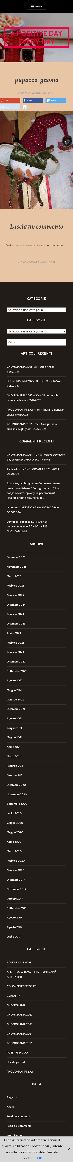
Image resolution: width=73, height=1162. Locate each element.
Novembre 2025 (16, 566)
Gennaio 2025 (15, 595)
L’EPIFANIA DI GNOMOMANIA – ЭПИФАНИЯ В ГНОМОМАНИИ (27, 526)
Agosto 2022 (15, 680)
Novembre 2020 (17, 794)
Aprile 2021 (13, 746)
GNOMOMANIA (16, 1005)
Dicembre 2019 (16, 879)
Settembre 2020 (17, 803)
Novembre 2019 (16, 889)
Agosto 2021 (14, 718)
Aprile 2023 (14, 633)
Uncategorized (16, 1062)
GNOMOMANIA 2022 (19, 1014)
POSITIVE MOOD (17, 1052)
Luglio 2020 (14, 813)
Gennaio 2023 (15, 652)
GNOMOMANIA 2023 (20, 1024)
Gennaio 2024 (15, 614)
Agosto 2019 (14, 917)
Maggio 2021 (14, 737)
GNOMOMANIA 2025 (19, 1043)
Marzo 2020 (14, 851)
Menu (38, 6)
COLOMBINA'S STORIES (21, 986)
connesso (26, 245)
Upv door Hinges (17, 521)
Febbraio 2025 (15, 585)
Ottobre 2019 (15, 898)
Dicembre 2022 (16, 661)
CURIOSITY (14, 995)
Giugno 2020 (15, 822)
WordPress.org (15, 1135)
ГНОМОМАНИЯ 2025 (20, 1071)
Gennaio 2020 (15, 870)
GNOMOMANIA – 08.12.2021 (38, 262)
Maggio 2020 (15, 832)
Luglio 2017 (14, 936)
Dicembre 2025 (16, 557)
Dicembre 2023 (16, 623)
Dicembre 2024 (16, 604)
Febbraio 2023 (15, 642)
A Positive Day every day (36, 37)
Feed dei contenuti (18, 1116)
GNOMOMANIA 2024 (20, 1033)
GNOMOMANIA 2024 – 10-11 (32, 459)
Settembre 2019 (16, 908)
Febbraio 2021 (15, 765)
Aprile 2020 (14, 841)
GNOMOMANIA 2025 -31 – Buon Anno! (30, 366)
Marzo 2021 (14, 756)
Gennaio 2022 (15, 699)
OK (39, 1158)
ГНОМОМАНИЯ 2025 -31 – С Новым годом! (34, 381)
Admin (51, 93)
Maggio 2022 (15, 690)
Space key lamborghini (20, 483)
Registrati (12, 1097)
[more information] (24, 107)
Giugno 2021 (14, 728)
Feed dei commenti (19, 1125)
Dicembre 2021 (16, 709)
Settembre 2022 (17, 671)
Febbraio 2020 (16, 860)
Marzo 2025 (14, 576)
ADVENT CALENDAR (19, 962)
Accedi (11, 1107)
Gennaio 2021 (15, 775)
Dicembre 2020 (16, 784)
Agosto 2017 (14, 927)
